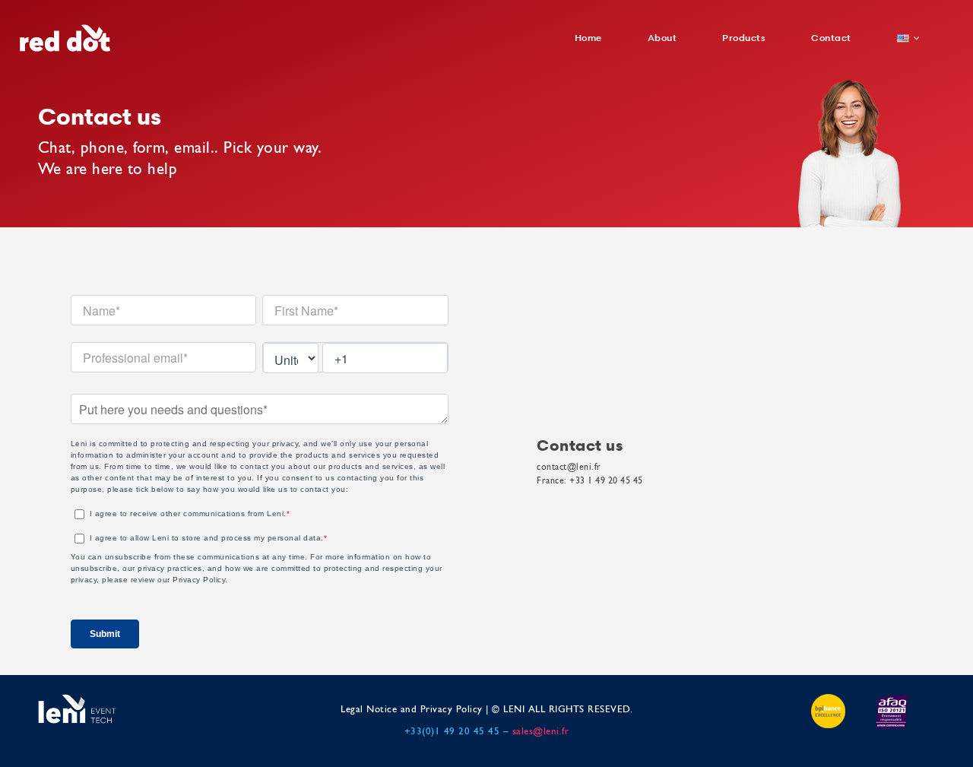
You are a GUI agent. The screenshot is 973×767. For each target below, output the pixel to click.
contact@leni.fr (569, 467)
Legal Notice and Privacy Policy (412, 710)
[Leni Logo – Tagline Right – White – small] (77, 698)
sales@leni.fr (540, 732)
